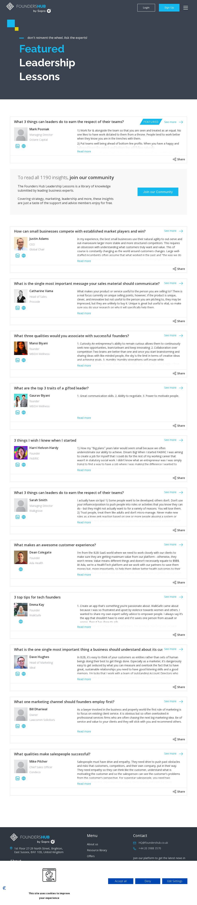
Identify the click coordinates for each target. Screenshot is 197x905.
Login (146, 7)
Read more (84, 151)
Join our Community (158, 192)
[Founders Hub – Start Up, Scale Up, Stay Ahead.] (28, 8)
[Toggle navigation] (185, 7)
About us (92, 844)
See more (170, 122)
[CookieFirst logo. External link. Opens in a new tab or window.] (4, 888)
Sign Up (169, 7)
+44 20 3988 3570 (150, 848)
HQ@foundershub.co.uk (153, 842)
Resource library (97, 850)
